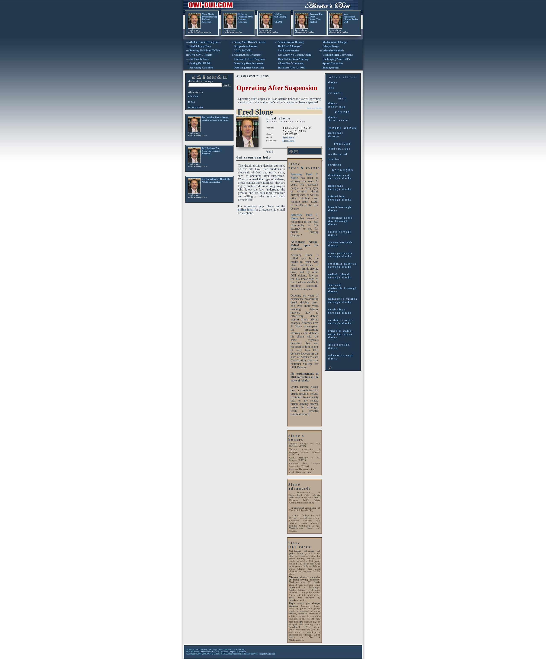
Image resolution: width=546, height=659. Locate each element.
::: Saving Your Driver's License (248, 42)
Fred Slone (288, 137)
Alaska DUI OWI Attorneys (205, 650)
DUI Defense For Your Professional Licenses (211, 151)
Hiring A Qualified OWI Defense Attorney (245, 18)
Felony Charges (331, 46)
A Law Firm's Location (290, 63)
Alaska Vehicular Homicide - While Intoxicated (216, 180)
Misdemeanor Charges (334, 42)
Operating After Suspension (249, 63)
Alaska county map (337, 105)
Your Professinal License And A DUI (351, 18)
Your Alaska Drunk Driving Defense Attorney (209, 18)
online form (245, 209)
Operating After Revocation (249, 67)
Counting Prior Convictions (337, 54)
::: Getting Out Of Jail (198, 63)
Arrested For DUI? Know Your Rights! (316, 18)
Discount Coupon (228, 652)
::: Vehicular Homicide (331, 50)
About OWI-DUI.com (210, 652)
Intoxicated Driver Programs (249, 59)
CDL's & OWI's (243, 50)
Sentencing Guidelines (201, 67)
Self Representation (288, 50)
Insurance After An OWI (291, 67)
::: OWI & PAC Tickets (199, 54)
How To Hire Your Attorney (293, 59)
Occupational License (245, 46)
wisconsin (195, 107)
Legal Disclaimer (267, 654)
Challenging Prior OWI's (336, 59)
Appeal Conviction (332, 63)
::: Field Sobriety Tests (198, 46)
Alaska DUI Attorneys (200, 81)
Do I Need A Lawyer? (290, 46)
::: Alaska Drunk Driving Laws (203, 42)
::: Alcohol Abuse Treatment (246, 54)
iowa (191, 101)
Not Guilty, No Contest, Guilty (294, 54)
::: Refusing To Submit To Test (203, 50)
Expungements (330, 67)
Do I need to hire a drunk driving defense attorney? (215, 118)
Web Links (241, 652)
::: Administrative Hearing (289, 42)
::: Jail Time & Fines (197, 59)
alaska (193, 96)
